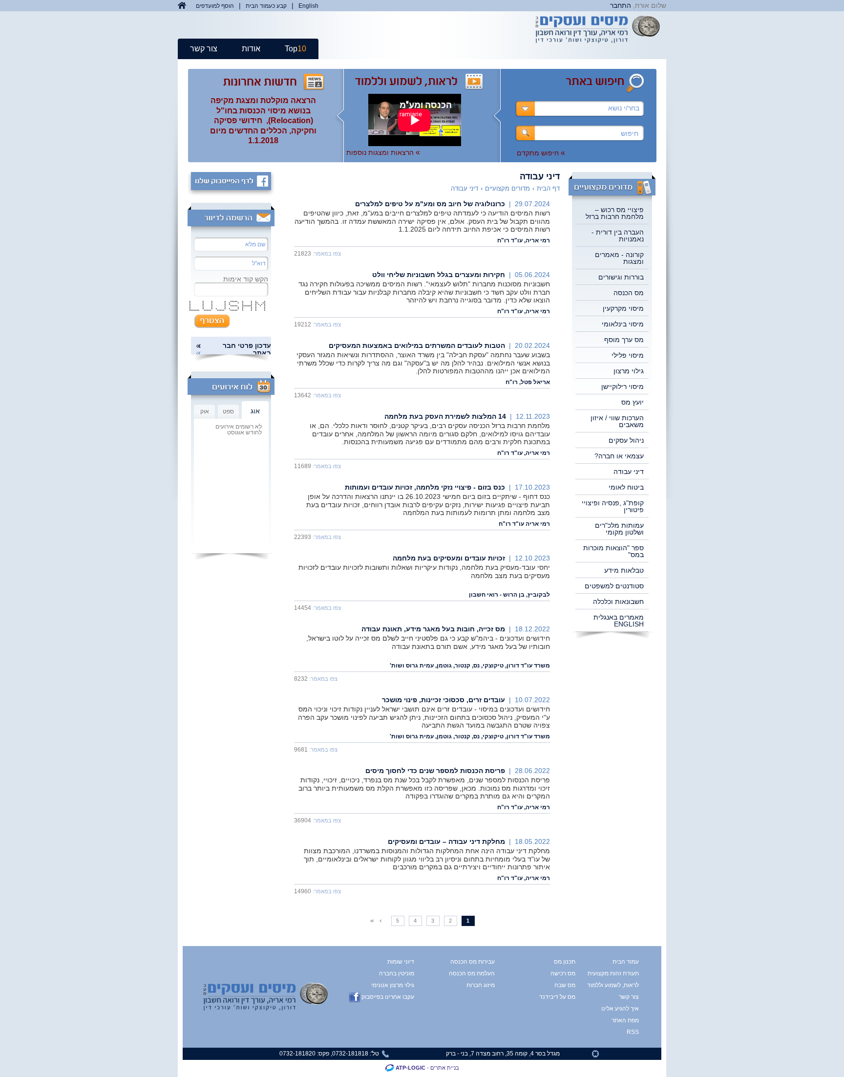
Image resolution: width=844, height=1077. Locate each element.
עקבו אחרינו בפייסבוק (387, 996)
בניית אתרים (444, 1068)
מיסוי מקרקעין (623, 308)
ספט (228, 411)
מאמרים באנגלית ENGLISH (618, 620)
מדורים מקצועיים (507, 188)
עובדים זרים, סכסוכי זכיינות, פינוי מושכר (443, 700)
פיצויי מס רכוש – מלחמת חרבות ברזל (615, 213)
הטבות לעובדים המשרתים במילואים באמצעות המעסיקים (417, 345)
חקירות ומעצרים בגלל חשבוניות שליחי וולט (438, 275)
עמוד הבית (625, 961)
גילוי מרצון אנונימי (392, 985)
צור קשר (203, 48)
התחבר (620, 5)
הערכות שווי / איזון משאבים (617, 421)
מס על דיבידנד (557, 996)
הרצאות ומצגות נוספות (383, 152)
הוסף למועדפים (215, 5)
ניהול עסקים (626, 440)
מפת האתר (625, 1020)
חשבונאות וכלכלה (618, 601)
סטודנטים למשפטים (614, 586)
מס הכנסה (628, 293)
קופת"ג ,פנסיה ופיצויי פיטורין (613, 506)
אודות (251, 48)
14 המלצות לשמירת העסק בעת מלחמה (445, 416)
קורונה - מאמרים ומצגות (619, 258)
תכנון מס (564, 961)
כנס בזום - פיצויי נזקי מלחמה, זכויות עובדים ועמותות (425, 487)
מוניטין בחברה (396, 973)
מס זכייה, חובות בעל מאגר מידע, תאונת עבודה (433, 629)
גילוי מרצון (628, 371)
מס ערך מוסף (624, 340)
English (308, 5)
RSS (633, 1032)
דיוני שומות (400, 961)
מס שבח (564, 985)
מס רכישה (562, 973)
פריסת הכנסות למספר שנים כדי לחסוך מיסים (435, 771)
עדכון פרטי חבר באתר (247, 349)
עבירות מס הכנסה (472, 961)
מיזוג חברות (480, 985)
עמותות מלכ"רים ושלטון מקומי (619, 528)
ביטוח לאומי (626, 487)
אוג (255, 411)
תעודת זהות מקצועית (621, 973)
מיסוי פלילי (628, 355)
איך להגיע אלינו (621, 1008)
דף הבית (548, 188)
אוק (204, 411)
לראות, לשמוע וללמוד (621, 985)
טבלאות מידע (624, 570)
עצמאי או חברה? (619, 456)
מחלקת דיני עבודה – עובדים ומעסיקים (446, 841)
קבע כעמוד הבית (266, 5)
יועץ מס (632, 402)
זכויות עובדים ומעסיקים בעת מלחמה (449, 558)
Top (295, 48)
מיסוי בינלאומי (623, 324)
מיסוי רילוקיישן (622, 386)
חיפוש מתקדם (541, 153)
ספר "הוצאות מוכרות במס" (613, 551)
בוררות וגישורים (621, 277)
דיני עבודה (628, 471)
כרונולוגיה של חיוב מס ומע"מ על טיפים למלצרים (430, 204)
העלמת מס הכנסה (472, 973)
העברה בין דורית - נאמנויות (617, 235)
